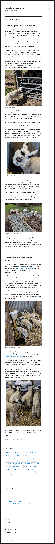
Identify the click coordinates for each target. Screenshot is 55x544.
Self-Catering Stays (10, 529)
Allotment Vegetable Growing (15, 501)
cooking (31, 455)
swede (22, 472)
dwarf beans (20, 458)
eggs (26, 458)
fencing (38, 458)
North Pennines (10, 463)
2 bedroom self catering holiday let (24, 268)
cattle (7, 455)
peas (28, 463)
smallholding (15, 472)
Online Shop (8, 535)
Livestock (8, 522)
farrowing (31, 458)
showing (8, 472)
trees (27, 472)
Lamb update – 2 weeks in (20, 25)
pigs (38, 463)
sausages (8, 469)
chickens (13, 455)
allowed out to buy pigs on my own (14, 356)
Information (8, 526)
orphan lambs (15, 249)
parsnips (23, 463)
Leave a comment (27, 249)
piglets (33, 463)
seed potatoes (16, 469)
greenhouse (17, 460)
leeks (27, 460)
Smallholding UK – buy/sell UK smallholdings (19, 503)
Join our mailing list (10, 532)
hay (23, 460)
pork (7, 466)
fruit (7, 460)
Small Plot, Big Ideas (15, 8)
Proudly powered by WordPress (22, 540)
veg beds (32, 472)
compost (25, 455)
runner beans (33, 466)
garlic (11, 460)
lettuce (32, 460)
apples (8, 452)
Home (7, 519)
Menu (47, 9)
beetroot (13, 452)
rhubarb (26, 466)
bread (19, 452)
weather (8, 475)
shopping (33, 469)
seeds (23, 469)
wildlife (14, 475)
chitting (19, 455)
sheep (20, 249)
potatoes (12, 466)
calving (31, 452)
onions (18, 463)
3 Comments (25, 439)
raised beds (19, 466)
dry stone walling (10, 458)
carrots (36, 452)
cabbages (24, 452)
